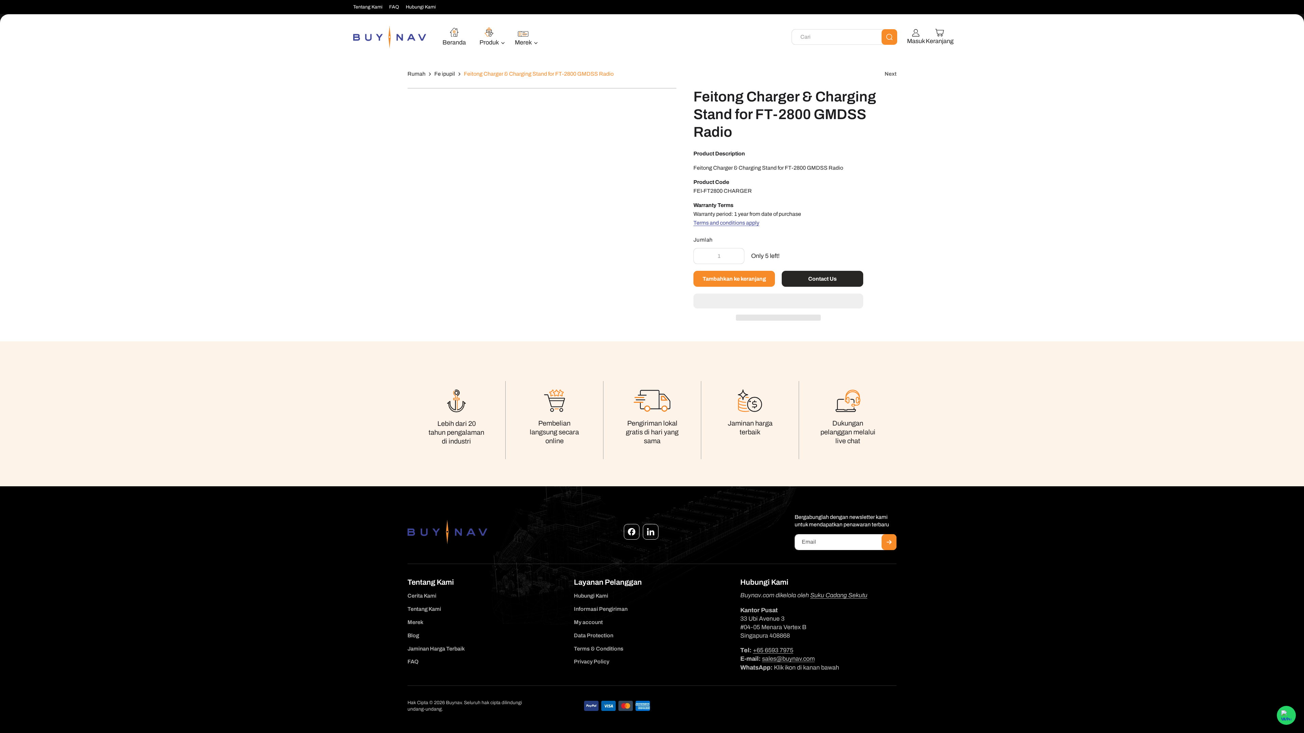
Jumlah (702, 240)
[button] (778, 301)
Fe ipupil (444, 74)
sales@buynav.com (788, 658)
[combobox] (844, 37)
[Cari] (889, 37)
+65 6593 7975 (773, 650)
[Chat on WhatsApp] (1286, 715)
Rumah (416, 74)
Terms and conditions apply (726, 223)
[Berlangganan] (889, 542)
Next (890, 74)
